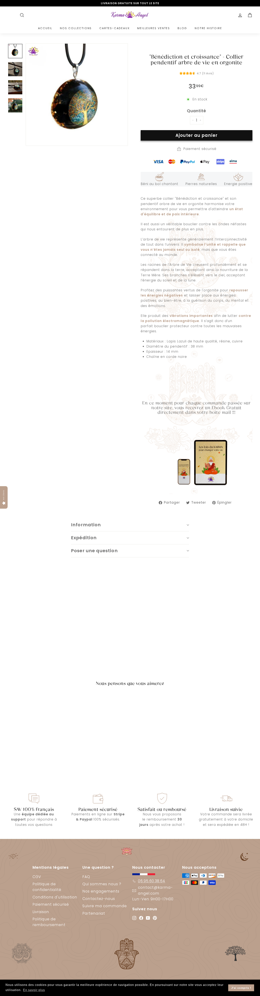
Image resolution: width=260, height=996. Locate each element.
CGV (37, 876)
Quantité (196, 111)
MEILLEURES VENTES (153, 28)
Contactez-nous (98, 898)
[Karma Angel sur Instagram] (134, 918)
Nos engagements (100, 891)
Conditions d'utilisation (55, 897)
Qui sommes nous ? (101, 884)
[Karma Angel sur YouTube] (148, 918)
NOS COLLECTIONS (76, 28)
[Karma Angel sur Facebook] (141, 918)
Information (86, 525)
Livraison (41, 911)
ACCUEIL (45, 28)
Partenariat (93, 913)
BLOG (182, 28)
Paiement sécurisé (51, 904)
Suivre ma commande (104, 906)
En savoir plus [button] (34, 990)
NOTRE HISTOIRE (208, 28)
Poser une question (94, 551)
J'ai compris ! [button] (241, 987)
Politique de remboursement (49, 922)
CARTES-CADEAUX (114, 28)
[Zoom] (77, 95)
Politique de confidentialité (47, 886)
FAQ (86, 876)
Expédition (84, 538)
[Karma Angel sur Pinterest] (155, 918)
